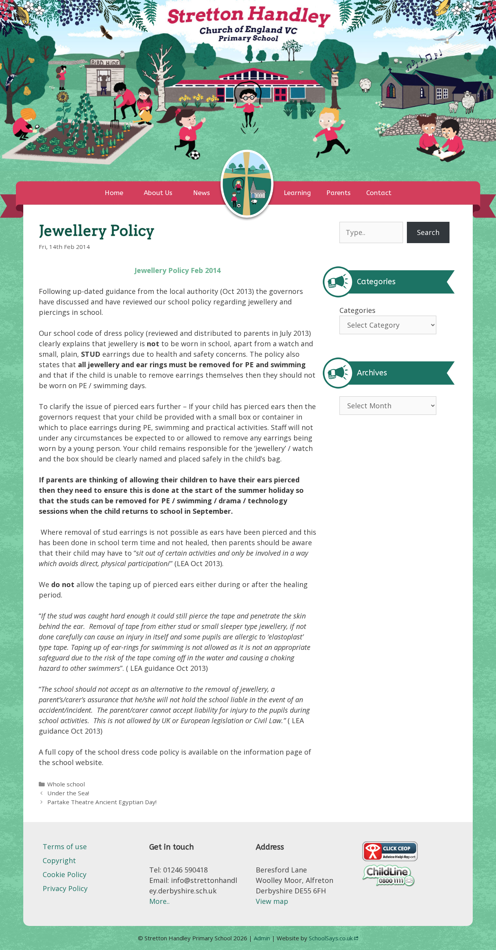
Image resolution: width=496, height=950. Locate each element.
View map (272, 901)
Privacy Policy (65, 888)
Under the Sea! (68, 793)
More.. (159, 901)
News (201, 193)
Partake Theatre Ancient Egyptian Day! (102, 802)
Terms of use (65, 846)
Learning (297, 193)
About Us (158, 193)
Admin (263, 938)
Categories (357, 310)
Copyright (59, 860)
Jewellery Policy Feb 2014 (177, 270)
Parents (338, 193)
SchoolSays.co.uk (331, 938)
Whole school (66, 784)
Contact (378, 193)
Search (428, 232)
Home (114, 193)
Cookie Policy (64, 874)
